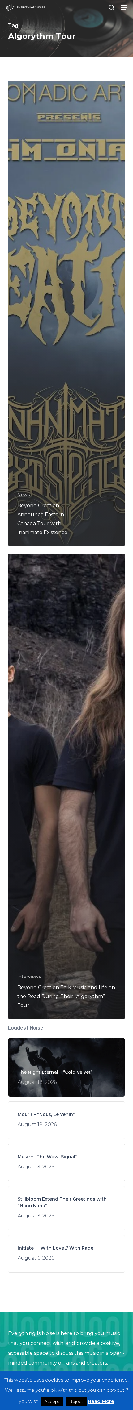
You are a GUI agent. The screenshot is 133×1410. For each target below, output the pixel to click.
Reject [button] (76, 1401)
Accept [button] (52, 1401)
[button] (124, 7)
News (23, 494)
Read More (101, 1401)
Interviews (29, 976)
